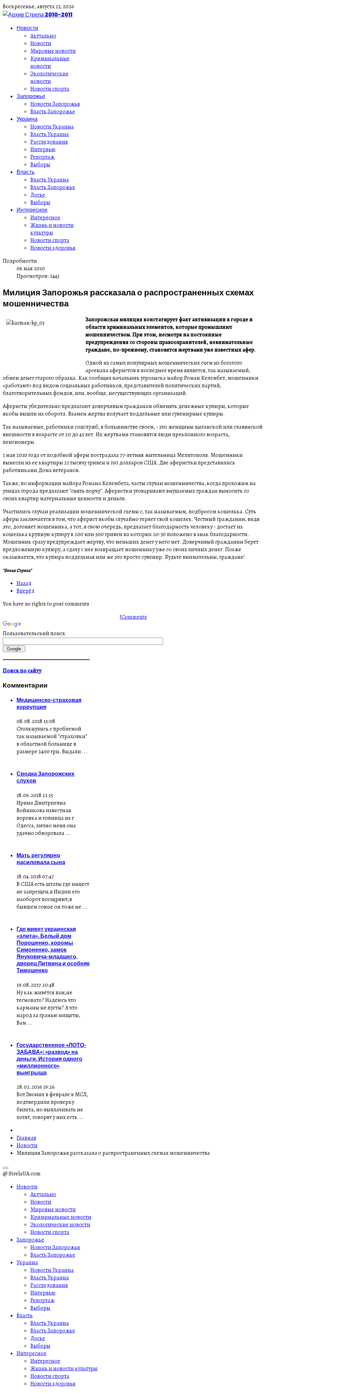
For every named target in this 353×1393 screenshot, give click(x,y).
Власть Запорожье (52, 111)
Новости (27, 27)
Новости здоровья (52, 248)
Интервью (43, 149)
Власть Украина (49, 134)
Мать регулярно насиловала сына (41, 859)
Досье (37, 195)
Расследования (49, 142)
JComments (133, 617)
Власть (25, 171)
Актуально (43, 36)
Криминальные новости (50, 62)
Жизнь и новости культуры (52, 229)
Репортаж (42, 157)
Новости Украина (52, 126)
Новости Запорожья (55, 104)
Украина (27, 118)
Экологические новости (49, 77)
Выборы (40, 164)
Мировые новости (53, 51)
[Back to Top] (5, 1168)
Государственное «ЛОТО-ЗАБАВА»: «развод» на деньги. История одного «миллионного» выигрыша (51, 1058)
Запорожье (31, 96)
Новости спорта (49, 89)
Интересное (32, 209)
